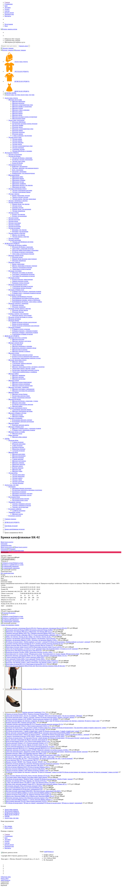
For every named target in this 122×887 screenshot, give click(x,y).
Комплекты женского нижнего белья (24, 348)
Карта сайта (8, 828)
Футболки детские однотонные (22, 159)
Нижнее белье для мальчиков (21, 209)
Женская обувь (13, 452)
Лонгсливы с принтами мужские (23, 248)
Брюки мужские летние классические (24, 322)
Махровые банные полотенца (21, 488)
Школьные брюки (18, 178)
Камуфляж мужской (14, 295)
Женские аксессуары (15, 99)
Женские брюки (13, 392)
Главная (7, 2)
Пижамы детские (17, 207)
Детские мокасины (18, 476)
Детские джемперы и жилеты (18, 200)
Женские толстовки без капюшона (23, 391)
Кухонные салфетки (14, 509)
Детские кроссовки (18, 474)
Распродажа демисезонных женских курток (26, 358)
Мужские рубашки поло (16, 289)
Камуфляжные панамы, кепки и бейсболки (26, 300)
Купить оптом (9, 12)
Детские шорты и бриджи (16, 233)
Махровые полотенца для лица (22, 493)
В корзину (11, 559)
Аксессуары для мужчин (16, 120)
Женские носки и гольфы (16, 432)
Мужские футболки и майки (17, 245)
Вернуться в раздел (7, 547)
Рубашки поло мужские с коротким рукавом (26, 291)
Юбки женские (13, 435)
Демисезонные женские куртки (22, 355)
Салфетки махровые (18, 510)
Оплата (7, 9)
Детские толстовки (14, 223)
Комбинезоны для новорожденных (23, 173)
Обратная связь (6, 877)
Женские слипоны (18, 462)
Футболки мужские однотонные (22, 252)
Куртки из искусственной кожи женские (25, 356)
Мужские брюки (13, 320)
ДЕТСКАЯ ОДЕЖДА (21, 71)
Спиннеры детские (18, 149)
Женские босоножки (19, 456)
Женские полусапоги (19, 461)
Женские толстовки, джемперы (18, 387)
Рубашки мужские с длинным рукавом (24, 331)
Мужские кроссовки (18, 444)
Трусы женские (17, 344)
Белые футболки (17, 163)
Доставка (8, 7)
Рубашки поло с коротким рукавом (23, 430)
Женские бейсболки (18, 101)
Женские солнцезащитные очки (22, 105)
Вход (6, 26)
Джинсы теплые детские (20, 197)
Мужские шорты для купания (21, 315)
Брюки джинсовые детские (21, 195)
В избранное (14, 566)
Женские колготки (18, 339)
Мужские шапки (17, 134)
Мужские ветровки (14, 319)
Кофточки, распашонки (19, 166)
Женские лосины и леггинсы (21, 341)
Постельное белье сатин (20, 500)
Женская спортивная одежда (17, 408)
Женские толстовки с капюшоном (23, 389)
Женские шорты (13, 423)
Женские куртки (13, 353)
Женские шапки (17, 113)
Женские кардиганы (18, 379)
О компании (9, 4)
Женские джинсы (18, 361)
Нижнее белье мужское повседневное (24, 259)
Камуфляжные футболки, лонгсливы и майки (27, 301)
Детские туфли (17, 480)
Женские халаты (17, 514)
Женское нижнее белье (15, 343)
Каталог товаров (7, 48)
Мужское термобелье (19, 260)
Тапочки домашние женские (21, 504)
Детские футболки (14, 156)
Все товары (8, 826)
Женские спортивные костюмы (22, 411)
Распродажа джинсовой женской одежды (25, 370)
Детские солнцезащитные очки (22, 146)
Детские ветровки (14, 228)
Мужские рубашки (14, 327)
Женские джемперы (18, 375)
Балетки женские (17, 468)
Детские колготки (14, 219)
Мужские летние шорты (20, 310)
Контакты (8, 16)
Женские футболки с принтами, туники (25, 401)
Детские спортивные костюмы (22, 190)
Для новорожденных (15, 165)
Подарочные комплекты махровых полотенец (27, 490)
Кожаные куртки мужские (20, 283)
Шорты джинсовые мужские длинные (24, 266)
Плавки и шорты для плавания (18, 313)
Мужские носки (17, 257)
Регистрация (9, 24)
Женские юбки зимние (19, 437)
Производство (9, 14)
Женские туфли (17, 471)
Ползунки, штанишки (19, 171)
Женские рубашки (18, 416)
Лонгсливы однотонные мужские (23, 254)
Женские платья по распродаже (22, 385)
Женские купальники (15, 418)
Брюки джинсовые (18, 264)
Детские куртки (13, 212)
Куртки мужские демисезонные (22, 279)
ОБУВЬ (13, 93)
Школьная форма (13, 175)
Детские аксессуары (14, 137)
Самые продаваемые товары (10, 625)
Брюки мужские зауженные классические (25, 325)
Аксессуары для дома (27, 95)
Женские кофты (13, 373)
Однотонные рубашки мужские (22, 334)
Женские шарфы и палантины (22, 106)
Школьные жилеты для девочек (22, 185)
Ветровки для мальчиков (20, 231)
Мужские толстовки (15, 271)
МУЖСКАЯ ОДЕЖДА (21, 81)
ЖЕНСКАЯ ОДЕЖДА (21, 91)
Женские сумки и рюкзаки (20, 110)
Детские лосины (13, 238)
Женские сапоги (17, 466)
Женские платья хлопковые (21, 384)
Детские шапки (17, 141)
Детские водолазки (14, 226)
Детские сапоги (17, 478)
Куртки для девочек (18, 214)
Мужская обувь (13, 440)
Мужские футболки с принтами (22, 247)
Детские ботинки (17, 483)
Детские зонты (17, 144)
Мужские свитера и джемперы (18, 303)
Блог (6, 6)
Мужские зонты (17, 127)
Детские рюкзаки (17, 142)
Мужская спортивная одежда (17, 284)
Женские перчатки (18, 103)
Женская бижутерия (18, 118)
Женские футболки (14, 399)
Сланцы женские (17, 459)
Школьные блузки (18, 182)
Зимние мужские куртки (20, 281)
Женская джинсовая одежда (17, 360)
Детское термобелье (18, 211)
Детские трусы (17, 206)
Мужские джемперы (18, 307)
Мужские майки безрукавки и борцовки (25, 250)
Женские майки (17, 406)
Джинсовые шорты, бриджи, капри (23, 368)
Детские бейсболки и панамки (22, 151)
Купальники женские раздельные (23, 421)
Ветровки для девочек (19, 230)
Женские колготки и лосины (17, 337)
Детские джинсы (13, 194)
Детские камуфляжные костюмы (22, 242)
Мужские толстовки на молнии (22, 272)
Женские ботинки (18, 457)
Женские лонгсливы (18, 403)
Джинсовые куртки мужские (21, 269)
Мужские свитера (18, 305)
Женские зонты (17, 115)
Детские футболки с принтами (22, 158)
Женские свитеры (18, 377)
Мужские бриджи (18, 312)
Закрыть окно (23, 46)
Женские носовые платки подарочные (24, 117)
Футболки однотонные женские (22, 404)
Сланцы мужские (18, 442)
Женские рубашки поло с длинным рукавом (26, 428)
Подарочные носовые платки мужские (24, 123)
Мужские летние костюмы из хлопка (20, 317)
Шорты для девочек (18, 235)
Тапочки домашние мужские (21, 505)
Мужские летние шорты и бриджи (19, 308)
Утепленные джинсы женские (22, 363)
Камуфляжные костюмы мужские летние (25, 298)
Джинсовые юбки (18, 365)
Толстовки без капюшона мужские (23, 276)
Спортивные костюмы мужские (22, 286)
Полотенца (12, 486)
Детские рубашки (14, 224)
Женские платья (13, 380)
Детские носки (13, 221)
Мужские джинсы (14, 262)
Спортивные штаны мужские (21, 288)
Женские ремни (17, 111)
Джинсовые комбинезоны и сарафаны (24, 372)
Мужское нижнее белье (16, 255)
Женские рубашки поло (16, 426)
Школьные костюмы (18, 187)
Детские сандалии (18, 481)
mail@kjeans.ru (49, 851)
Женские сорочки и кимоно (21, 351)
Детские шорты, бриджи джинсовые (24, 199)
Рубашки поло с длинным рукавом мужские (26, 293)
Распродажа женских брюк (21, 396)
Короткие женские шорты (20, 425)
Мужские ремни (17, 130)
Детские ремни (17, 139)
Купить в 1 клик (18, 564)
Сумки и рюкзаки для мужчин (22, 135)
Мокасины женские (18, 464)
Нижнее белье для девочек (20, 204)
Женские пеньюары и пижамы (22, 346)
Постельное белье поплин (20, 498)
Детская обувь (13, 473)
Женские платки (17, 108)
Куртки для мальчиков (19, 216)
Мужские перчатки (18, 132)
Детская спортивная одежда (17, 188)
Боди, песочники (17, 170)
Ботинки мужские (18, 447)
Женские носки (17, 433)
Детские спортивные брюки (21, 192)
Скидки (7, 11)
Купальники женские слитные (22, 420)
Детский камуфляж (14, 240)
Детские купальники (15, 154)
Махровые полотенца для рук (21, 495)
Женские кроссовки (18, 454)
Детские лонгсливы (18, 161)
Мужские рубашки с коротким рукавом (25, 332)
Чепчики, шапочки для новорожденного (25, 168)
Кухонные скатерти (14, 516)
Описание (4, 549)
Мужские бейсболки (19, 122)
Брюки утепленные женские (21, 397)
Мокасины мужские (18, 449)
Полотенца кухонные (19, 492)
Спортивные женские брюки (21, 409)
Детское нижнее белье (15, 202)
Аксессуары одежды (21, 61)
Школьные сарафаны (19, 183)
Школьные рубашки (18, 180)
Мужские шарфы (17, 125)
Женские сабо (16, 469)
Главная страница (10, 519)
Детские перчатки (18, 147)
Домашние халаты (14, 512)
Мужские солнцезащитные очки (22, 129)
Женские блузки (17, 414)
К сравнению (15, 568)
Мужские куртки (13, 278)
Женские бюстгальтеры (19, 349)
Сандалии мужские (18, 450)
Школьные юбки (17, 176)
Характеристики (6, 550)
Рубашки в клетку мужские (21, 329)
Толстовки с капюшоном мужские (23, 274)
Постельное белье (14, 497)
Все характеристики (7, 573)
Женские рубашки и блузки (17, 413)
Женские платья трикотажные (22, 382)
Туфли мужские (17, 445)
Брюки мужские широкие (20, 324)
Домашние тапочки (14, 502)
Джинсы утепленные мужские (22, 267)
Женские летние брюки (19, 394)
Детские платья (13, 218)
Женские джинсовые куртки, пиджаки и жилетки (28, 367)
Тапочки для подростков (20, 507)
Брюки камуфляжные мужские (22, 296)
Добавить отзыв (18, 563)
